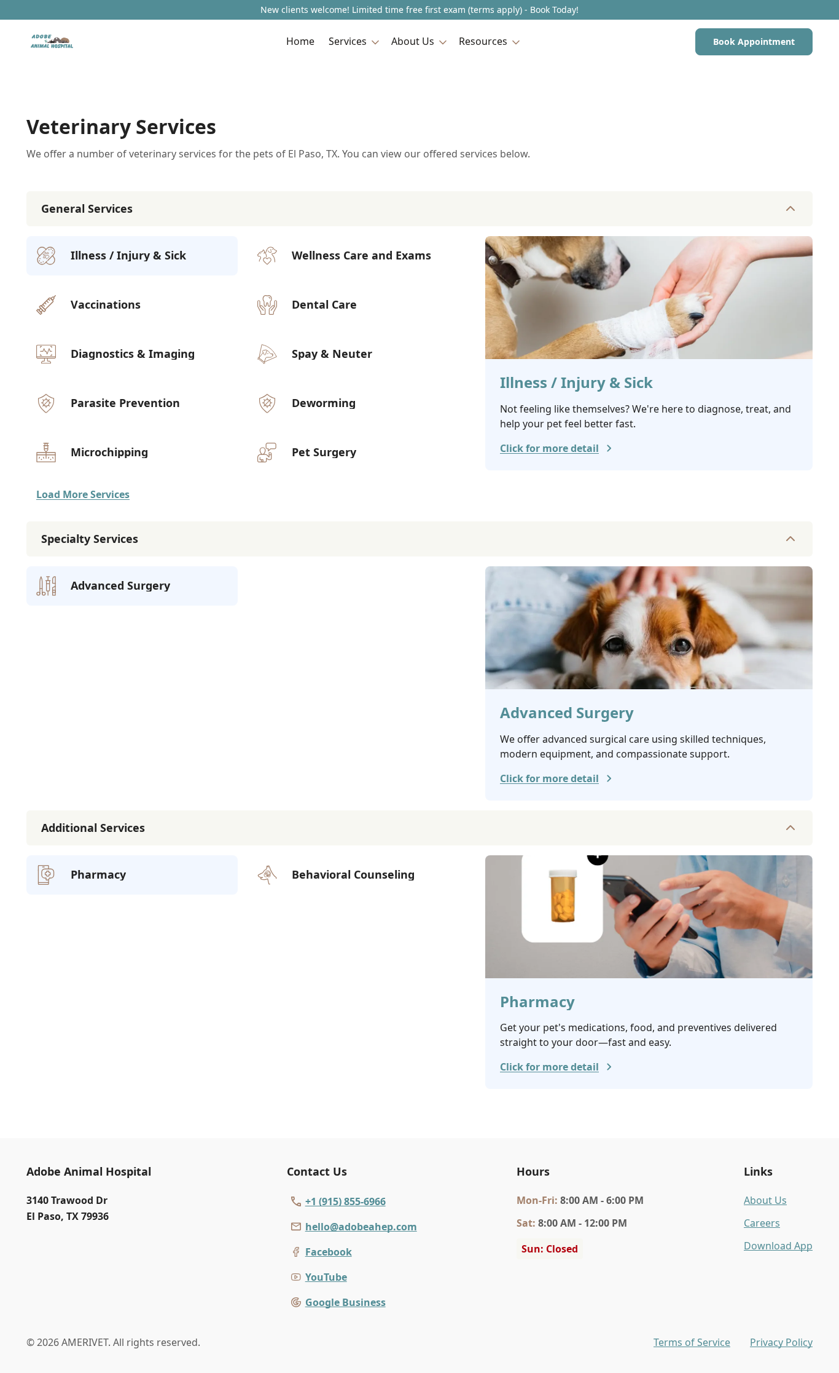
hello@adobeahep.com (361, 1226)
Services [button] (348, 41)
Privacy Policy (781, 1342)
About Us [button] (412, 41)
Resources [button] (483, 41)
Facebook (328, 1252)
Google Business (345, 1302)
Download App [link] (778, 1245)
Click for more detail (549, 448)
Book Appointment (754, 41)
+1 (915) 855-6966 (345, 1201)
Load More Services (83, 494)
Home (300, 41)
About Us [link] (765, 1200)
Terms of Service (692, 1342)
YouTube (326, 1277)
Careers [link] (762, 1223)
